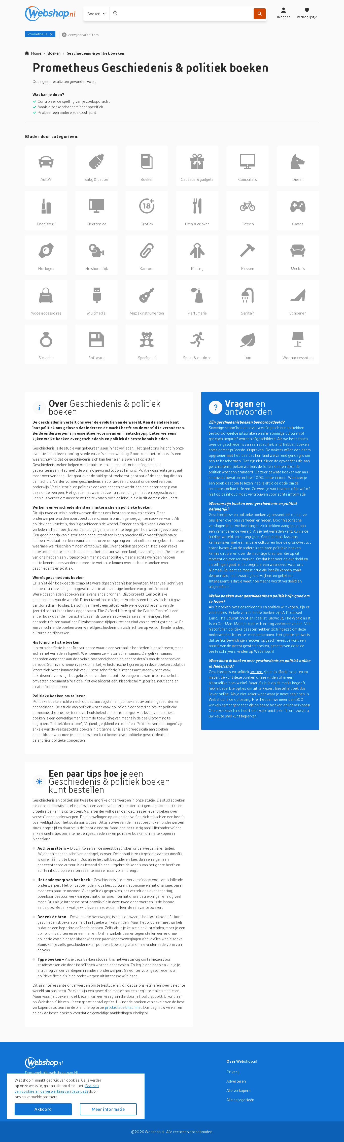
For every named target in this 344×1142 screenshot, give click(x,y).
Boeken (53, 53)
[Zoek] (260, 13)
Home (36, 53)
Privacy (232, 1071)
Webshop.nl (246, 1061)
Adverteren (236, 1081)
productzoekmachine (123, 1007)
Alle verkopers (238, 1090)
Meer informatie (108, 1109)
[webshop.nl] (50, 13)
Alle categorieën (240, 1099)
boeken (256, 671)
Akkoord (43, 1109)
